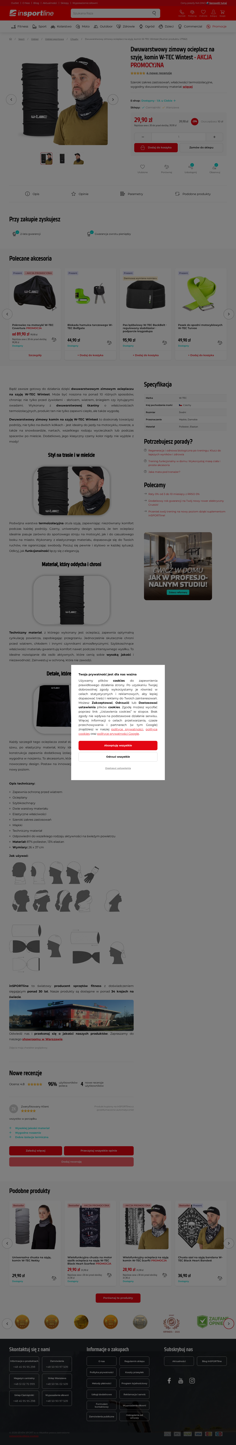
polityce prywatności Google (118, 733)
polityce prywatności (127, 729)
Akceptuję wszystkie (118, 745)
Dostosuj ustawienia (118, 768)
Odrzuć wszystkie (118, 756)
